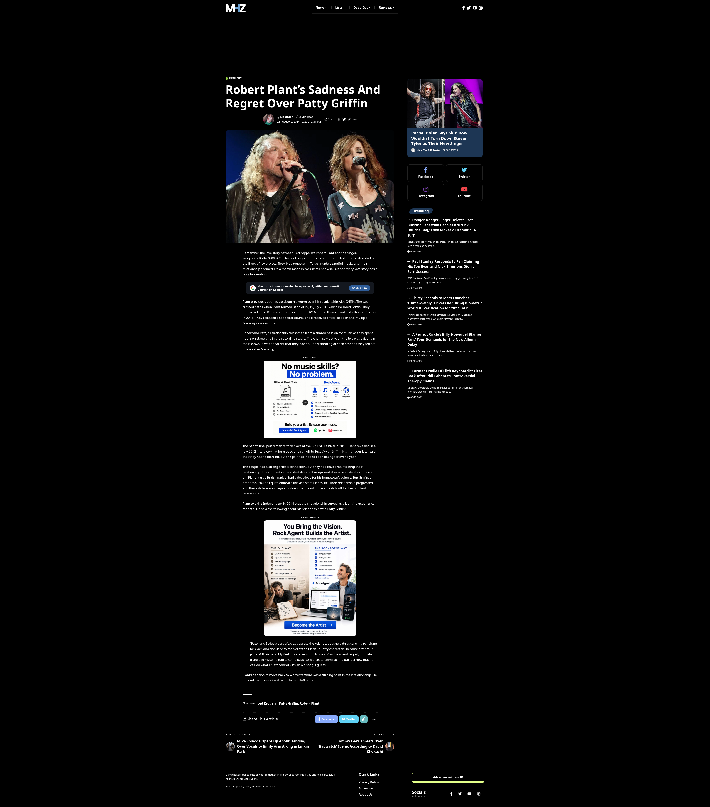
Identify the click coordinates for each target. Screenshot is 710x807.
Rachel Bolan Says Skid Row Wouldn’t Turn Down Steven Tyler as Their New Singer (439, 138)
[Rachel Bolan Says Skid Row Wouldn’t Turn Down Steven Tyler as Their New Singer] (445, 103)
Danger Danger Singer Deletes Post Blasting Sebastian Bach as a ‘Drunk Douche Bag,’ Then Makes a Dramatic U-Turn (441, 227)
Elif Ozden (286, 117)
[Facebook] (463, 8)
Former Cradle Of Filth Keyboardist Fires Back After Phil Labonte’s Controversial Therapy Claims (444, 376)
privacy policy (243, 786)
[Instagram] (481, 8)
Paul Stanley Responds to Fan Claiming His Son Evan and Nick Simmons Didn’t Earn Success (443, 266)
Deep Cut (235, 78)
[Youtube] (464, 192)
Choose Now (359, 288)
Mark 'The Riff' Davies (428, 150)
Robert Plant (309, 703)
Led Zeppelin (267, 703)
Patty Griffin (288, 703)
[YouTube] (475, 8)
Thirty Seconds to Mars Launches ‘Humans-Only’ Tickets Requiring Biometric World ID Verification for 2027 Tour (444, 303)
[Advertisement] (355, 44)
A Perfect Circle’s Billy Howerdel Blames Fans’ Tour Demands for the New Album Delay (444, 339)
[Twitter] (469, 8)
